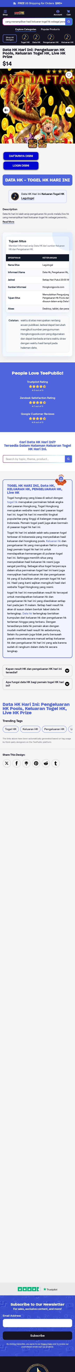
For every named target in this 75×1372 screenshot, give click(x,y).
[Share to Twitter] (7, 763)
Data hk (27, 613)
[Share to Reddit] (46, 763)
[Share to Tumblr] (55, 763)
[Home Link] (19, 13)
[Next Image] (68, 110)
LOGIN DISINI (21, 165)
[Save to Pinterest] (36, 763)
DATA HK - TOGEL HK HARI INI (37, 180)
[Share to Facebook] (16, 763)
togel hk (12, 502)
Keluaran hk (53, 541)
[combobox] (34, 21)
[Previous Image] (6, 110)
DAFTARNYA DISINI (21, 155)
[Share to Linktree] (26, 763)
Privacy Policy (46, 1344)
